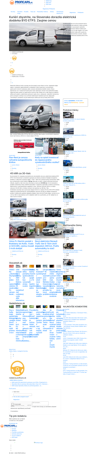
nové (64, 309)
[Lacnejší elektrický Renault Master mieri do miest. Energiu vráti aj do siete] (68, 147)
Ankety (52, 11)
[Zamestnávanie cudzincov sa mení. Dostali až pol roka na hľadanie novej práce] (68, 262)
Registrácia (46, 9)
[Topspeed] (18, 442)
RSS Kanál (14, 437)
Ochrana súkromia (17, 434)
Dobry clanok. (67, 314)
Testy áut (32, 11)
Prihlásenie (52, 9)
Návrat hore (12, 349)
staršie (67, 309)
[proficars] (22, 2)
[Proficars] (38, 442)
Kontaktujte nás (13, 423)
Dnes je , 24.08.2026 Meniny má (74, 102)
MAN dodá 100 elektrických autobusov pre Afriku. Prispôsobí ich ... (30, 382)
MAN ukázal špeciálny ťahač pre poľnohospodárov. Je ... (27, 385)
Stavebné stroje (19, 12)
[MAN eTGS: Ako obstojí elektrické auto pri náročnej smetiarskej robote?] (68, 211)
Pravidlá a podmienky (18, 432)
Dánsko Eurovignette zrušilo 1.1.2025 (73, 340)
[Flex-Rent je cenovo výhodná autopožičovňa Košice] (24, 146)
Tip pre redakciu (16, 435)
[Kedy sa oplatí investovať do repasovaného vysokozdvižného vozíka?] (50, 146)
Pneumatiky (40, 11)
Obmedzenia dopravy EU (60, 12)
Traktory (45, 11)
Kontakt (14, 428)
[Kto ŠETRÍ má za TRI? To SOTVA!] (68, 278)
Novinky (13, 11)
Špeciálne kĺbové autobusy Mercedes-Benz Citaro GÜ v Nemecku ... (30, 384)
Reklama (14, 430)
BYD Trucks (17, 219)
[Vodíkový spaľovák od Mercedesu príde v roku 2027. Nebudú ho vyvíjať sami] (68, 179)
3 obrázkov (16, 218)
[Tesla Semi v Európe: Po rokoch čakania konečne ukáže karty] (68, 115)
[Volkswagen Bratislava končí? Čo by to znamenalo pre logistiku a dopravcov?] (68, 230)
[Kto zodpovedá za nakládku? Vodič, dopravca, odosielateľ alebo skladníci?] (68, 246)
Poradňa (26, 11)
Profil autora (12, 388)
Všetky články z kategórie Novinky (18, 351)
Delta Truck (23, 219)
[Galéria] (18, 203)
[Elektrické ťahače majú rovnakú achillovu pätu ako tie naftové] (68, 195)
